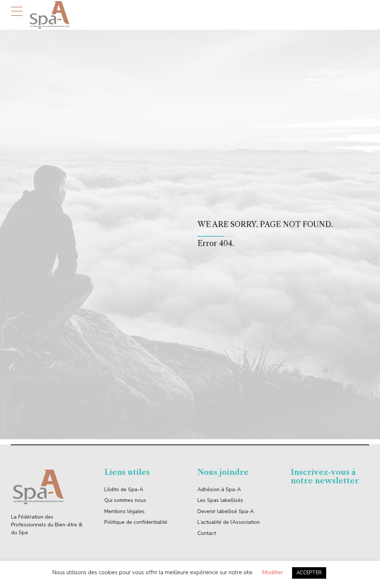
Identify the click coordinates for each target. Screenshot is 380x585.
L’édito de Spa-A (123, 489)
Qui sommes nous (125, 500)
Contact (206, 533)
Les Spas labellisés (220, 500)
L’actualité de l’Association (228, 522)
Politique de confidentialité (135, 522)
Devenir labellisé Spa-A (225, 511)
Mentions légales (124, 511)
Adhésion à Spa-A (219, 489)
